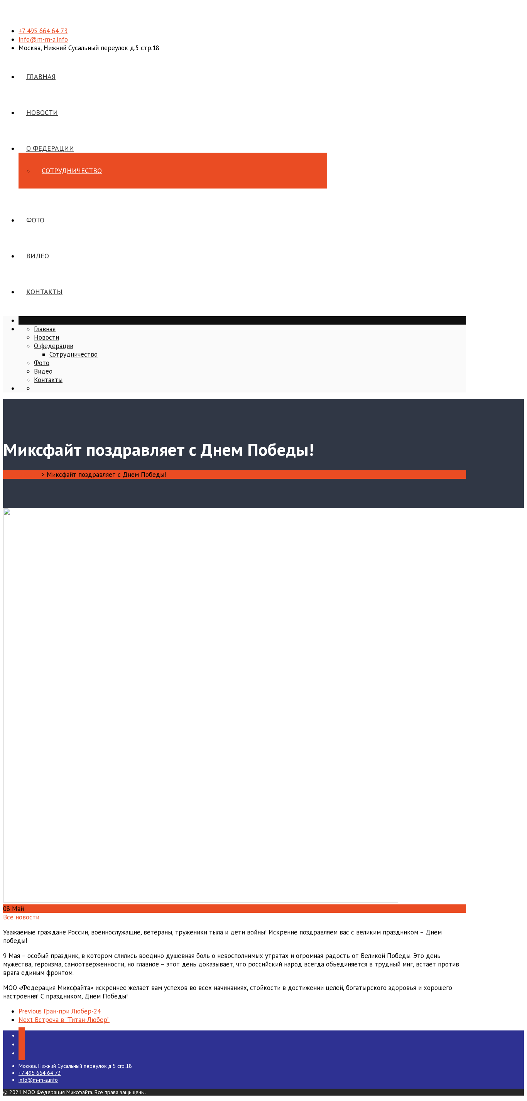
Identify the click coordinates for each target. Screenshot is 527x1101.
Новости (42, 112)
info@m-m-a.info (43, 39)
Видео (37, 255)
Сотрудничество (72, 170)
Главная (41, 76)
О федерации (50, 148)
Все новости (21, 917)
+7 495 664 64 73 (43, 31)
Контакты (44, 291)
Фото (35, 219)
